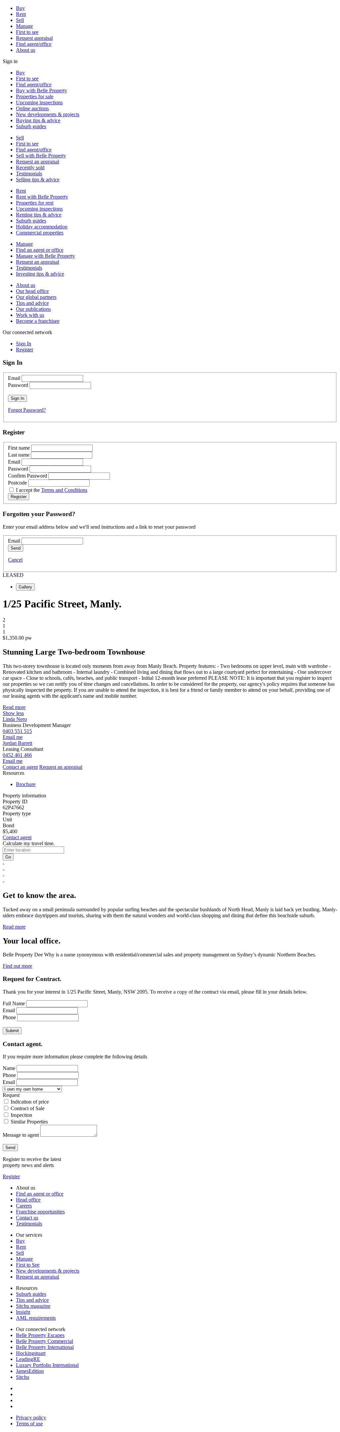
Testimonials (29, 173)
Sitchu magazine (33, 1306)
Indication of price (30, 1102)
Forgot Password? (27, 410)
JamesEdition (30, 1371)
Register (11, 1176)
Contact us (27, 1217)
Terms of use (29, 1423)
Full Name (14, 1003)
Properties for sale (34, 96)
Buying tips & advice (38, 120)
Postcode (17, 483)
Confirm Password (27, 476)
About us (25, 50)
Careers (24, 1205)
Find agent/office (33, 44)
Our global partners (36, 297)
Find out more (17, 966)
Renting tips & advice (38, 215)
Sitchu (22, 1377)
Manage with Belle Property (45, 256)
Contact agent (17, 837)
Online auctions (32, 108)
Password (18, 385)
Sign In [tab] (23, 343)
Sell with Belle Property (41, 155)
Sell (20, 20)
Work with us (30, 315)
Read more (14, 707)
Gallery (25, 586)
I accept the (51, 490)
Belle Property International (45, 1347)
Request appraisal (34, 38)
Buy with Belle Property (41, 90)
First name (19, 448)
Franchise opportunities (40, 1211)
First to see (27, 32)
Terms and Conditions (64, 490)
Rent (21, 14)
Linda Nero (15, 719)
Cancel (15, 560)
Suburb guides (31, 126)
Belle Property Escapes (40, 1335)
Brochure (26, 784)
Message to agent (21, 1135)
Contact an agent (20, 767)
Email (14, 378)
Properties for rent (34, 203)
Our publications (33, 309)
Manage (24, 26)
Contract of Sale (27, 1108)
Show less (13, 713)
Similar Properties (29, 1121)
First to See (28, 1265)
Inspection (21, 1115)
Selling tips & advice (37, 179)
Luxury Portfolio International (47, 1365)
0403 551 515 (17, 731)
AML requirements (36, 1318)
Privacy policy (31, 1417)
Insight (23, 1312)
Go (8, 856)
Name (9, 1068)
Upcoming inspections (39, 102)
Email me (13, 737)
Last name (19, 455)
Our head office (32, 291)
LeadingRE (28, 1359)
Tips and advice (32, 303)
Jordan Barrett (17, 743)
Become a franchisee (37, 321)
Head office (28, 1200)
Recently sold (30, 167)
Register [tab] (24, 349)
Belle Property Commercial (44, 1341)
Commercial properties (39, 232)
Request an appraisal (37, 161)
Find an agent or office (39, 250)
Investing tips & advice (40, 274)
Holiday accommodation (41, 226)
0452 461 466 (17, 755)
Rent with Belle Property (42, 197)
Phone (9, 1017)
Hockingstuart (30, 1353)
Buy (20, 8)
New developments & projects (47, 114)
